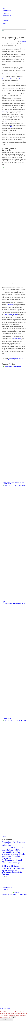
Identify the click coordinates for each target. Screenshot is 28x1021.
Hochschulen (8, 122)
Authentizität (22, 842)
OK (13, 1017)
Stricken (8, 78)
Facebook (6, 845)
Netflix (18, 862)
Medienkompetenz (6, 856)
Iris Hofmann (23, 41)
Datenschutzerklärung (7, 1019)
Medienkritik (16, 856)
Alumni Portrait (12, 842)
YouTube (5, 874)
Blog (3, 844)
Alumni (4, 842)
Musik (9, 862)
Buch (6, 844)
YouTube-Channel (12, 127)
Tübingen (6, 867)
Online (10, 864)
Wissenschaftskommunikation (12, 872)
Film (11, 847)
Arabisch (20, 78)
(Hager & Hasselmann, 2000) (11, 314)
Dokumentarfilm (15, 843)
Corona (10, 844)
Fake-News (13, 846)
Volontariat (22, 868)
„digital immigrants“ (17, 338)
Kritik (10, 854)
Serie (19, 864)
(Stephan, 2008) (10, 304)
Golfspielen (12, 78)
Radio (16, 864)
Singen (3, 78)
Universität (16, 868)
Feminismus (19, 846)
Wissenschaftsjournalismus (12, 870)
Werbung (4, 870)
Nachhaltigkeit (14, 862)
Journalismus (14, 851)
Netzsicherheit (5, 864)
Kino (22, 852)
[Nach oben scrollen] (0, 1010)
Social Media (8, 865)
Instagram (10, 850)
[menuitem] (14, 9)
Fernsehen (5, 848)
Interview (5, 852)
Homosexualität (18, 848)
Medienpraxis (6, 858)
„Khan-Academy (5, 111)
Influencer (4, 850)
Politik (13, 864)
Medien (22, 853)
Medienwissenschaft (9, 860)
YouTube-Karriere (9, 92)
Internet (18, 849)
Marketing (16, 854)
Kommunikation (5, 854)
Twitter (17, 866)
